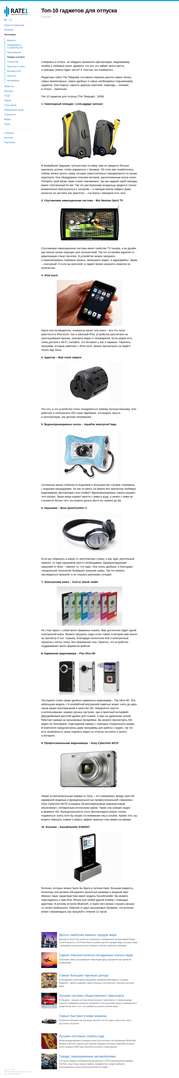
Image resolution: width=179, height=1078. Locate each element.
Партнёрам (9, 142)
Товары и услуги (16, 57)
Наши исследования (14, 25)
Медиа (7, 119)
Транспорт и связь (16, 66)
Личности (11, 76)
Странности (10, 114)
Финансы (11, 40)
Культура (8, 91)
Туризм (7, 100)
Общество (9, 86)
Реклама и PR (14, 71)
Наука (7, 124)
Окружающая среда (13, 110)
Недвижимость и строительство (15, 46)
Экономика (10, 34)
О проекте (9, 133)
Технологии (12, 62)
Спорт (7, 96)
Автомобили (13, 80)
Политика (8, 30)
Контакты (8, 138)
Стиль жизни (10, 105)
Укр (10, 20)
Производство (14, 52)
